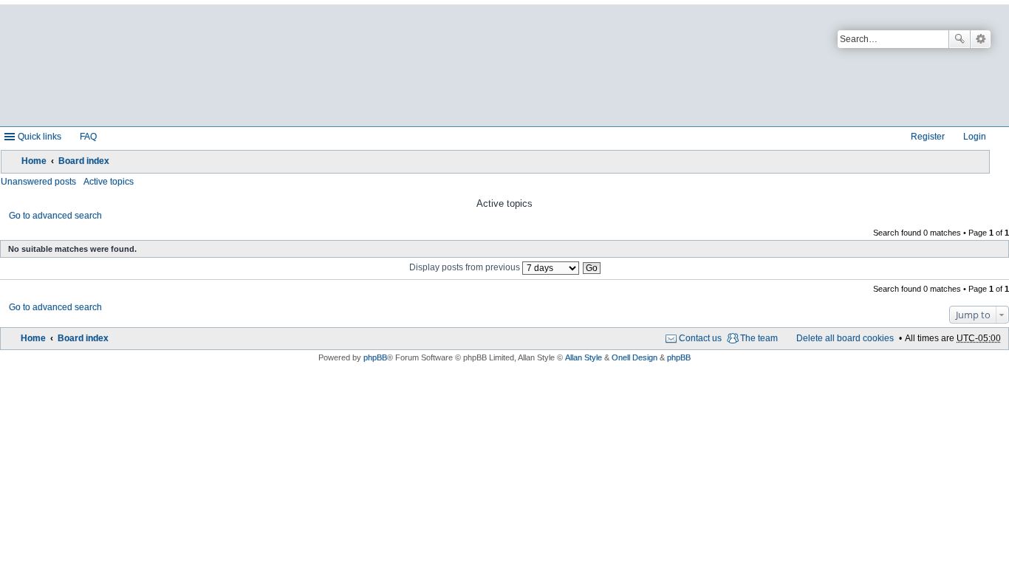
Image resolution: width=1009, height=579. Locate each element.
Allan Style (583, 357)
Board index (83, 161)
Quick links (39, 136)
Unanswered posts (38, 181)
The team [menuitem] (759, 338)
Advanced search (981, 39)
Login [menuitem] (974, 136)
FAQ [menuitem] (88, 136)
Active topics (108, 181)
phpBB (375, 357)
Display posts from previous (465, 267)
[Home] (357, 65)
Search (959, 39)
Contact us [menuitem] (700, 338)
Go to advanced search (55, 215)
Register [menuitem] (928, 136)
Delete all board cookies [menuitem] (845, 338)
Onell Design (634, 357)
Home (34, 161)
